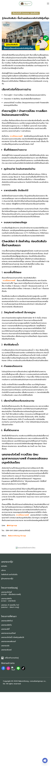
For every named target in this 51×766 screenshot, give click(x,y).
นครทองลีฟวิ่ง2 (7, 621)
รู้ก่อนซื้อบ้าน (34, 13)
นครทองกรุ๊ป (7, 561)
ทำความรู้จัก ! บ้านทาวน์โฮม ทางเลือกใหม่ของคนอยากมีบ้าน (25, 95)
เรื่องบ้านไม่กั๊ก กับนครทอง (21, 13)
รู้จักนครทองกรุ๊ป (7, 578)
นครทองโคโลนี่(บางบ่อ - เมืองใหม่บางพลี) (11, 593)
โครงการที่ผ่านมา (9, 616)
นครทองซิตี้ (5, 629)
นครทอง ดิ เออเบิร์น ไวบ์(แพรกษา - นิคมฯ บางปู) (10, 606)
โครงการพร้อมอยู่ (9, 587)
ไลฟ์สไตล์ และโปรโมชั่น (9, 574)
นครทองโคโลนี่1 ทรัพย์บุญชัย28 (12, 637)
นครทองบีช (5, 645)
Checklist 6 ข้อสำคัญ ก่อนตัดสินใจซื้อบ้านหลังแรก (22, 99)
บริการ (3, 570)
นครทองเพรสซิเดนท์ (8, 641)
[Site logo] (25, 3)
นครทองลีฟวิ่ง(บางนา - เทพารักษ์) (8, 599)
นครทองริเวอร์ (6, 650)
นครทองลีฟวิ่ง (6, 625)
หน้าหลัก (4, 566)
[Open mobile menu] (48, 3)
